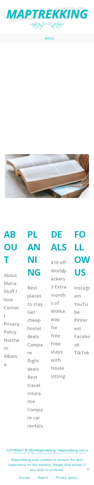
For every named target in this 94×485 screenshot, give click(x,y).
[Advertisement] (47, 92)
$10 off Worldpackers (58, 270)
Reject (43, 477)
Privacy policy (67, 477)
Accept (25, 477)
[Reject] (87, 469)
